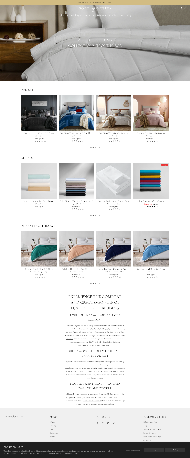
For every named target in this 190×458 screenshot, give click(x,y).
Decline (175, 450)
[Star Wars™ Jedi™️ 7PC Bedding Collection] (114, 113)
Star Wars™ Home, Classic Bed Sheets (110, 371)
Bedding (75, 15)
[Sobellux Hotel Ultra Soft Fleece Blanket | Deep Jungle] (39, 249)
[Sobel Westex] (76, 181)
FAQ (145, 426)
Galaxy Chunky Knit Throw (92, 401)
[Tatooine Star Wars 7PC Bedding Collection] (151, 113)
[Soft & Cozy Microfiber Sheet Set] (151, 181)
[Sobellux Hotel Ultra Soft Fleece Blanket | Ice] (151, 249)
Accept (154, 450)
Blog (129, 15)
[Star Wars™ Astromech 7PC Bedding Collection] (76, 113)
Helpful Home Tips (150, 422)
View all (94, 147)
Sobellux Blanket (112, 397)
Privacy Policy (73, 453)
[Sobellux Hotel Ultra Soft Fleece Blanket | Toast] (76, 249)
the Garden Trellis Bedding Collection (89, 335)
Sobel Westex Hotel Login (152, 436)
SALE (122, 15)
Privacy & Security (149, 433)
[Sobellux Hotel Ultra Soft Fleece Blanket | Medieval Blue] (114, 249)
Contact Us (147, 440)
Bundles (113, 15)
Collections (98, 15)
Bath (86, 15)
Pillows (62, 15)
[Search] (186, 8)
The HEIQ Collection (86, 371)
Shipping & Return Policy (152, 429)
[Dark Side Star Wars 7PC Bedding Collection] (39, 113)
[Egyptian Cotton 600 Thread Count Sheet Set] (39, 181)
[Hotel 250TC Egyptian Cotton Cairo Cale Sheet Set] (114, 181)
